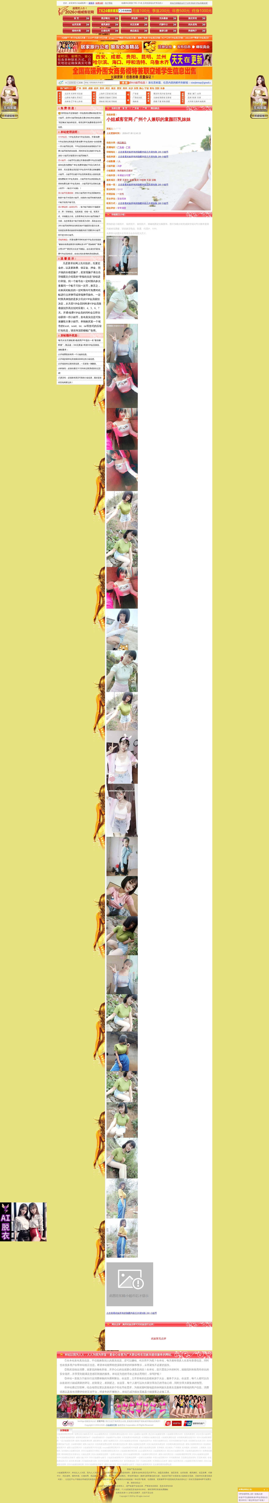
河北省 (80, 94)
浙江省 (114, 94)
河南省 (114, 101)
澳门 (194, 94)
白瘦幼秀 (105, 31)
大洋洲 (190, 101)
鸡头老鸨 (192, 24)
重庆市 (156, 94)
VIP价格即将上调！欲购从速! (251, 1494)
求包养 (134, 18)
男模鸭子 (192, 31)
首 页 (76, 18)
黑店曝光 (105, 18)
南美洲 (202, 101)
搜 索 (124, 82)
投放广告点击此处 (134, 1469)
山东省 (80, 101)
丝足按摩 (134, 24)
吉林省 (67, 101)
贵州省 (168, 94)
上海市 (102, 94)
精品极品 (134, 31)
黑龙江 (80, 98)
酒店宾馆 (192, 18)
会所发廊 (76, 24)
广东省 (135, 94)
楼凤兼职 (105, 24)
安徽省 (108, 98)
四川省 (162, 94)
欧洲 (194, 98)
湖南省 (102, 101)
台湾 (199, 94)
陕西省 (162, 98)
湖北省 (108, 101)
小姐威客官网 (111, 1425)
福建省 (102, 98)
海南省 (135, 101)
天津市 (73, 94)
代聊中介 (163, 24)
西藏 (155, 101)
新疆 (168, 101)
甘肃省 (168, 98)
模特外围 (76, 31)
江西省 (114, 98)
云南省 (156, 98)
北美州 (196, 101)
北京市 (67, 94)
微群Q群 (163, 31)
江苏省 (108, 94)
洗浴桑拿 (163, 18)
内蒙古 (73, 98)
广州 (145, 108)
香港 (189, 94)
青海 (164, 101)
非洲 (199, 98)
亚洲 (189, 98)
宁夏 (159, 101)
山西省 (67, 98)
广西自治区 (137, 98)
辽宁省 (73, 101)
